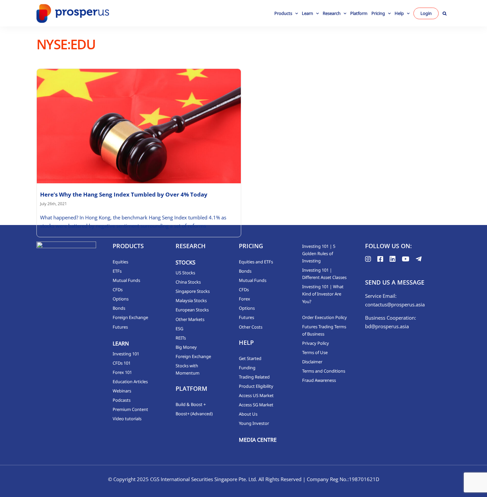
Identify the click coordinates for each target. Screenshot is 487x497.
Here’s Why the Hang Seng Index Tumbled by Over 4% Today (123, 194)
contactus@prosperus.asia (395, 304)
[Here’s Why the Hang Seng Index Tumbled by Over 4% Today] (139, 126)
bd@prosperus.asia (387, 326)
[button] (445, 13)
